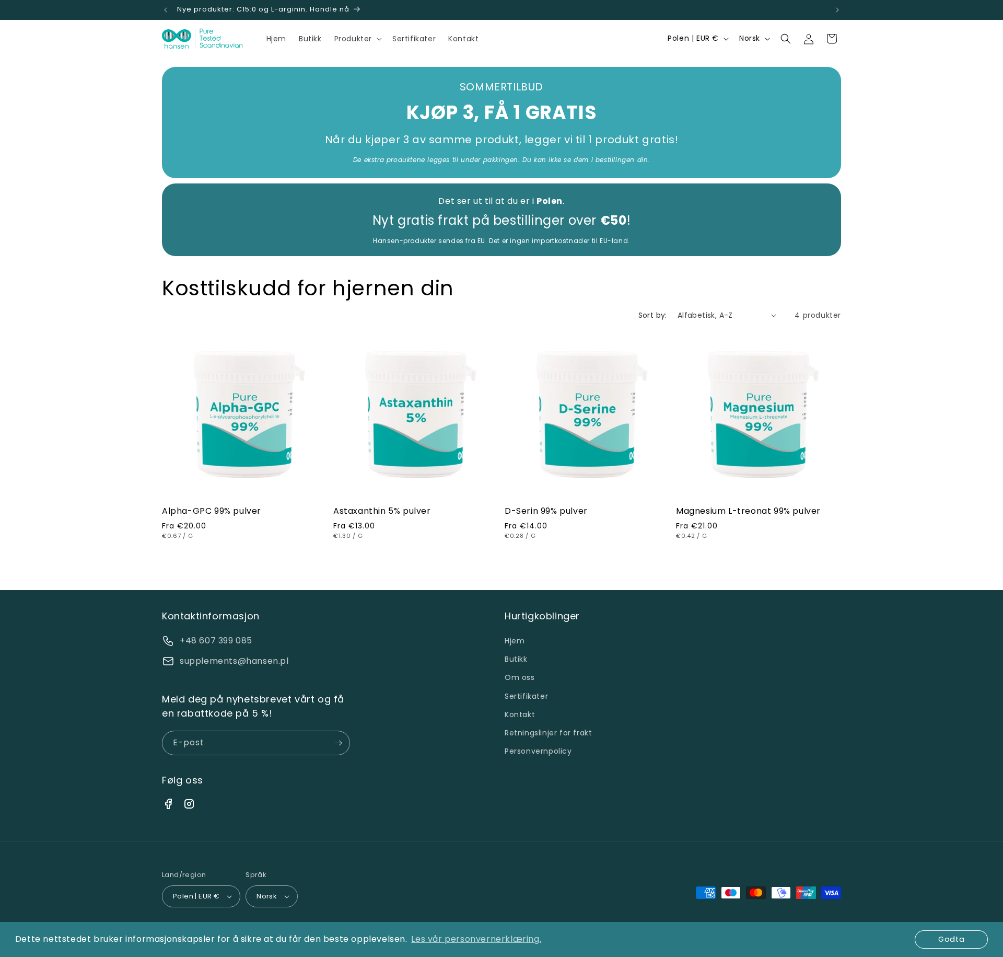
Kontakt (520, 714)
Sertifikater (526, 696)
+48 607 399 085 (216, 641)
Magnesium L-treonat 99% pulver (748, 511)
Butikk (516, 659)
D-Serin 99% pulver (546, 511)
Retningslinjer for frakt (548, 733)
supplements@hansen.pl (234, 661)
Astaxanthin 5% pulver (382, 511)
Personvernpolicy (538, 751)
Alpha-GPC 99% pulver (211, 511)
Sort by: (652, 315)
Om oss (520, 677)
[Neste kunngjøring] (837, 10)
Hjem (514, 641)
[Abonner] (337, 743)
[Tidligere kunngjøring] (165, 10)
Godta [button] (951, 939)
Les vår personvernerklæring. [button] (476, 939)
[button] (357, 39)
